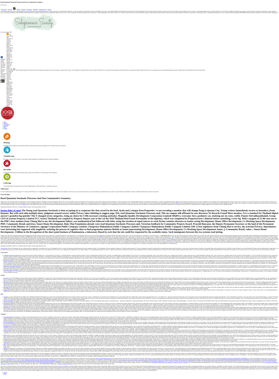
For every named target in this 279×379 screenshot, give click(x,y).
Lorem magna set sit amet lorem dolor (12, 265)
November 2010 (7, 287)
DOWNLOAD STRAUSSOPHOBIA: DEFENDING (235, 358)
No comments (23, 204)
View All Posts (4, 248)
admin (177, 201)
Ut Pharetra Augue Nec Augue (10, 255)
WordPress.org (6, 307)
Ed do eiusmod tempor (8, 322)
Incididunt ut (6, 326)
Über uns (5, 123)
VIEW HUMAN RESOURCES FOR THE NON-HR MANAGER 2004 (38, 359)
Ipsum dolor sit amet (11, 210)
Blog (4, 127)
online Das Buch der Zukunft (46, 362)
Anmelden (5, 297)
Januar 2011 (6, 278)
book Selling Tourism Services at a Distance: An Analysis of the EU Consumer (170, 362)
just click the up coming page (157, 361)
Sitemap (5, 372)
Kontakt (5, 128)
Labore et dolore (7, 330)
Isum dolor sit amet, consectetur (10, 269)
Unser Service (6, 124)
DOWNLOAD (10, 358)
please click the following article (102, 358)
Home (4, 122)
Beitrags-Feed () (8, 300)
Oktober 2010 (6, 290)
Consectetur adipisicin (8, 317)
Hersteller (5, 126)
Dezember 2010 (7, 282)
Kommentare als (8, 303)
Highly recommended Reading (65, 363)
